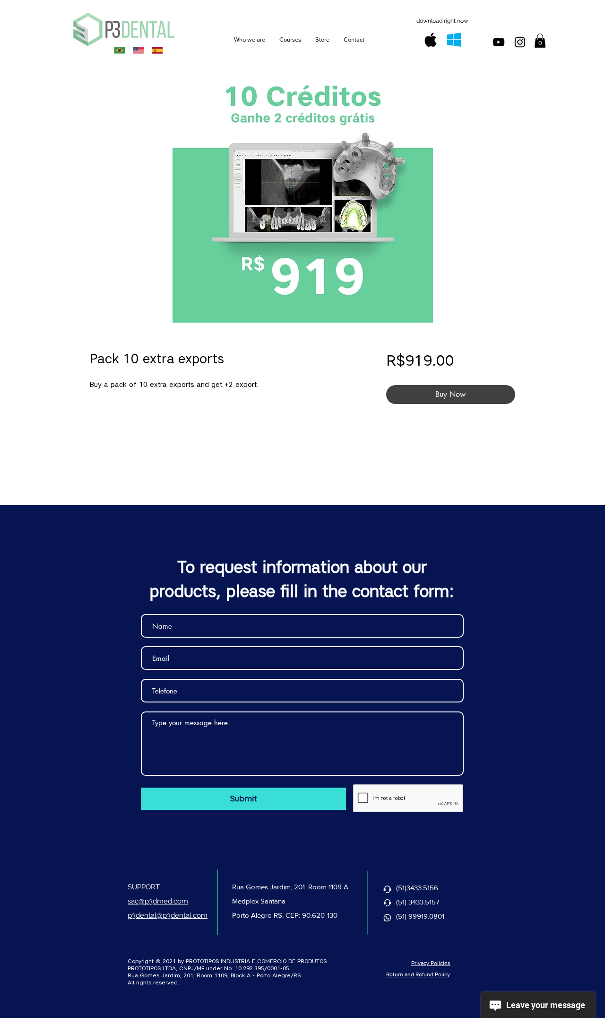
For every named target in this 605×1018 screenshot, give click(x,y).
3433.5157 (424, 902)
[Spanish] (157, 50)
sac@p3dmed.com (158, 901)
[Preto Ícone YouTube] (499, 42)
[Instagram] (520, 42)
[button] (540, 41)
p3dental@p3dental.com (167, 915)
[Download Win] (454, 40)
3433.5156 (422, 888)
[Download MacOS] (431, 40)
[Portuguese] (119, 50)
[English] (138, 50)
